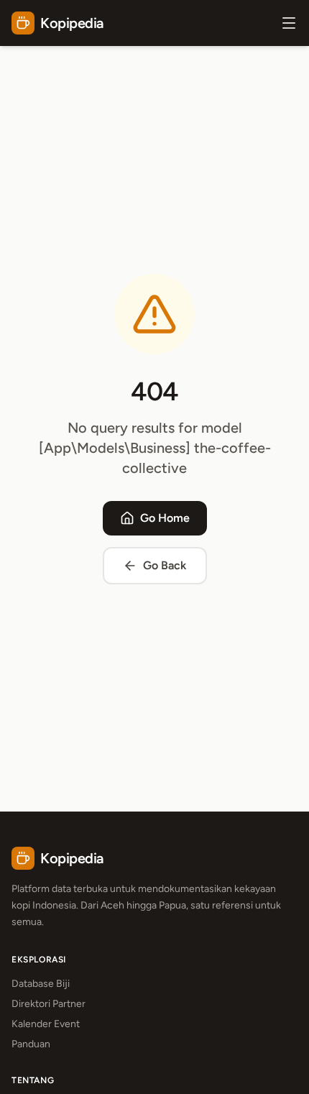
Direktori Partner (48, 1004)
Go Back (164, 565)
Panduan (30, 1044)
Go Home (165, 518)
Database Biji (40, 984)
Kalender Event (45, 1024)
